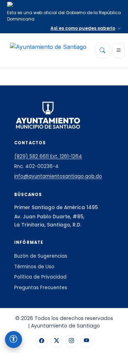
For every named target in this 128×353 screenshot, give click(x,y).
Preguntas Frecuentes (40, 287)
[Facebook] (41, 341)
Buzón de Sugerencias (40, 256)
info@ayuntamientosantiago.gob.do (58, 176)
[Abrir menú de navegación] (119, 50)
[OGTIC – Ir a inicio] (48, 50)
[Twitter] (56, 341)
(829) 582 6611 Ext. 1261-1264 (48, 156)
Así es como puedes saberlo (82, 28)
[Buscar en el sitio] (102, 50)
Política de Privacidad (40, 277)
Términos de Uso (34, 266)
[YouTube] (86, 341)
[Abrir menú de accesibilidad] (13, 339)
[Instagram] (71, 341)
